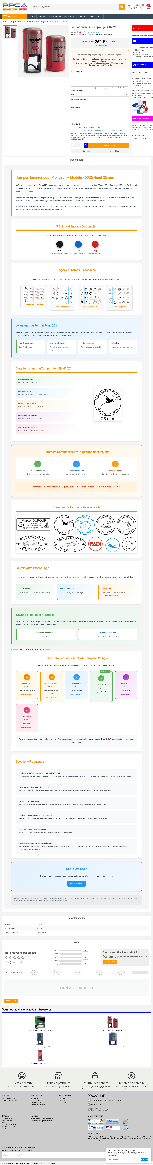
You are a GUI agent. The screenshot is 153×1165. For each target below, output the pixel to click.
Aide (3, 1122)
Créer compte (35, 1100)
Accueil (4, 22)
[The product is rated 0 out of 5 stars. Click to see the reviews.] (74, 32)
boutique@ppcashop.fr (99, 1110)
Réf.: (72, 34)
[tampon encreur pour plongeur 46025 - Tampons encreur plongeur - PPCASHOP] (43, 51)
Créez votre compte (9, 1098)
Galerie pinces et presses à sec (41, 1121)
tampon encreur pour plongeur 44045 (113, 1047)
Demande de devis (8, 1126)
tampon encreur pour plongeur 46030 (40, 1047)
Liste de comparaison (38, 1104)
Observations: (75, 107)
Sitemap (5, 1128)
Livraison (62, 1098)
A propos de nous (8, 1119)
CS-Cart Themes (50, 1163)
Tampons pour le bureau (18, 22)
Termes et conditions (9, 1100)
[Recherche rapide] (122, 7)
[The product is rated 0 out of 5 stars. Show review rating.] (40, 1027)
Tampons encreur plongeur (37, 22)
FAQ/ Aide (62, 1102)
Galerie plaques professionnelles (42, 1119)
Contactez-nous (76, 883)
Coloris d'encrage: (77, 91)
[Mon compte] (130, 7)
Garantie (62, 1100)
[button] (100, 94)
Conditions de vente (9, 1124)
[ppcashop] (15, 7)
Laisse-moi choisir (114, 1160)
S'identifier (34, 1098)
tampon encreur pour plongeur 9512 (40, 1063)
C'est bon (144, 1160)
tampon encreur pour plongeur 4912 (40, 1030)
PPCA (25, 1163)
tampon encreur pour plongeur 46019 (113, 1030)
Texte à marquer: (76, 72)
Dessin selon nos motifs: (79, 99)
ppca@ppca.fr (96, 1108)
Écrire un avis (94, 32)
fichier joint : (75, 124)
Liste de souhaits (36, 1102)
